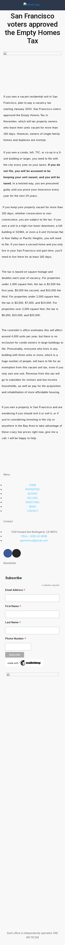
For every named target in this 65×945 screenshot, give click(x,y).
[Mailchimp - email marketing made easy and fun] (24, 662)
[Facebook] (7, 553)
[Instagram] (16, 553)
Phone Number (15, 639)
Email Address (15, 590)
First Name (13, 606)
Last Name (13, 622)
